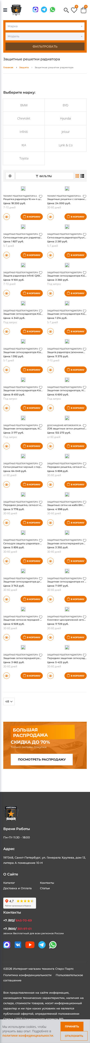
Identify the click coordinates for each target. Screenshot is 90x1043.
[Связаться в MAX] (35, 9)
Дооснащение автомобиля (62, 425)
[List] (82, 175)
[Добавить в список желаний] (40, 196)
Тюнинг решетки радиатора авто (22, 196)
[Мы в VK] (18, 944)
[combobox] (45, 26)
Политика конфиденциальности (27, 975)
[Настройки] (10, 176)
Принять (72, 1026)
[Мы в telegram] (44, 9)
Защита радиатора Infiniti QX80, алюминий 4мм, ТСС (35, 275)
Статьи (45, 888)
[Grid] (77, 175)
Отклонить (74, 1036)
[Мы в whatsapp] (52, 9)
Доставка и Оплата (17, 888)
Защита (24, 67)
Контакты (47, 882)
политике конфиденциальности (27, 1035)
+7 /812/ (17, 920)
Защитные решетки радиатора (20, 234)
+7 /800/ (17, 929)
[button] (66, 11)
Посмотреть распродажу (42, 759)
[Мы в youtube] (29, 944)
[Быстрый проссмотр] (6, 255)
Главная (8, 67)
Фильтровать (45, 46)
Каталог (9, 882)
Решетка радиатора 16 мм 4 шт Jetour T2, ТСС (31, 199)
